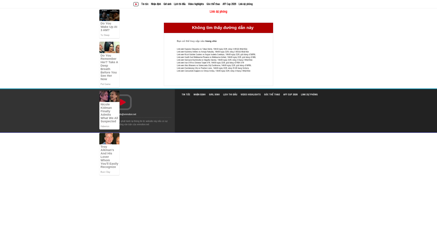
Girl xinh (167, 4)
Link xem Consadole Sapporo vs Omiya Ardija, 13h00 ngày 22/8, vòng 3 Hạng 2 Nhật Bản (213, 70)
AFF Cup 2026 (229, 4)
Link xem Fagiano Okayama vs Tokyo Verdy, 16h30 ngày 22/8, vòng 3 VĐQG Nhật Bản (212, 48)
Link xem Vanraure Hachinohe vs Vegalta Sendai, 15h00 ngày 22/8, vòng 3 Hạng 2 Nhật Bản (214, 59)
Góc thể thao (213, 4)
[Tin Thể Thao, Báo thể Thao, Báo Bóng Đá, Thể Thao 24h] (136, 4)
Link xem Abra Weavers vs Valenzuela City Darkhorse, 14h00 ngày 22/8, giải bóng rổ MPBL (214, 65)
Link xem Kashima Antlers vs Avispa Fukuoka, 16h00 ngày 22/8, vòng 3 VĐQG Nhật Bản (213, 51)
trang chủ (211, 41)
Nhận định (156, 4)
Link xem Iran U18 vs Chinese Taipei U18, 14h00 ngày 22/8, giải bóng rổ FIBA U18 (210, 62)
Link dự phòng (246, 4)
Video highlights (196, 4)
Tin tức (145, 4)
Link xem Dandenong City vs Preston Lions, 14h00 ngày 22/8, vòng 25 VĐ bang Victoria (213, 68)
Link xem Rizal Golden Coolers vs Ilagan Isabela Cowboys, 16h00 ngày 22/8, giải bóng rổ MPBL (216, 54)
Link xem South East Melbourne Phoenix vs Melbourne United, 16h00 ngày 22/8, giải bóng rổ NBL (216, 57)
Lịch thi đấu (180, 4)
